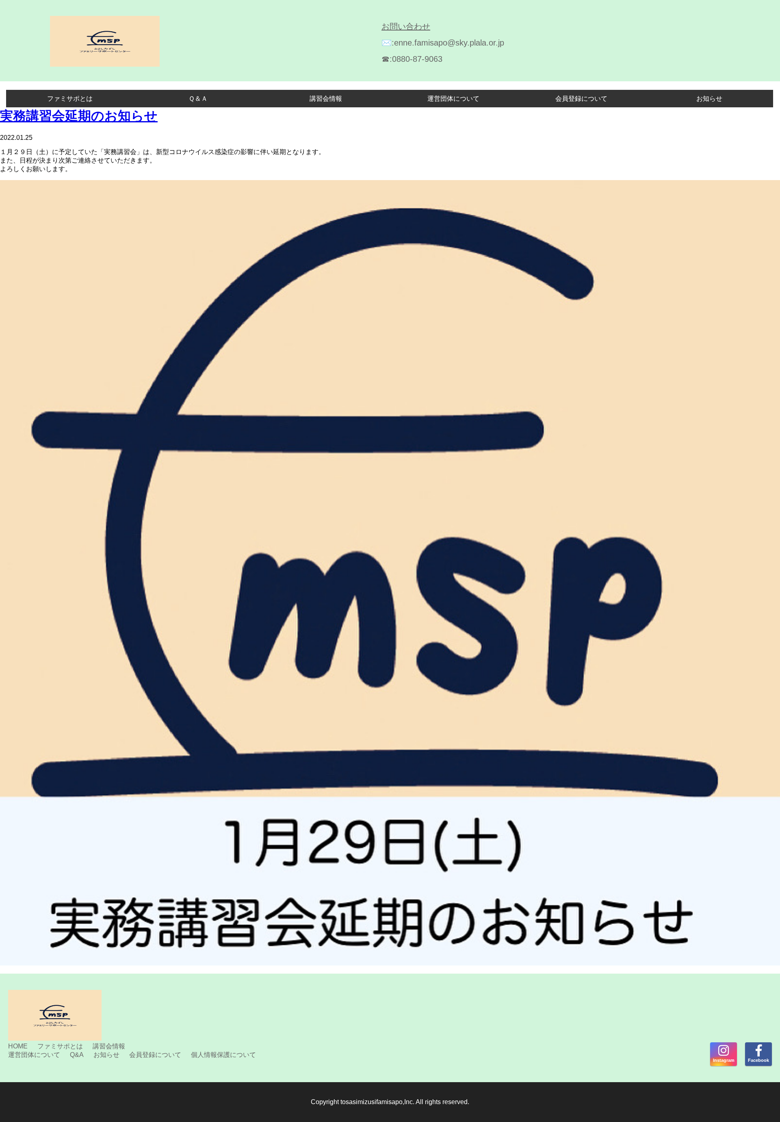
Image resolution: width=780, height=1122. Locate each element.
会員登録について (581, 98)
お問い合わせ (405, 26)
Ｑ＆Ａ (198, 98)
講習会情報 (326, 98)
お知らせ (709, 98)
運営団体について (453, 98)
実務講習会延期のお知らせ (79, 116)
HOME (18, 1046)
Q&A (77, 1054)
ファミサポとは (70, 98)
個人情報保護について (223, 1054)
